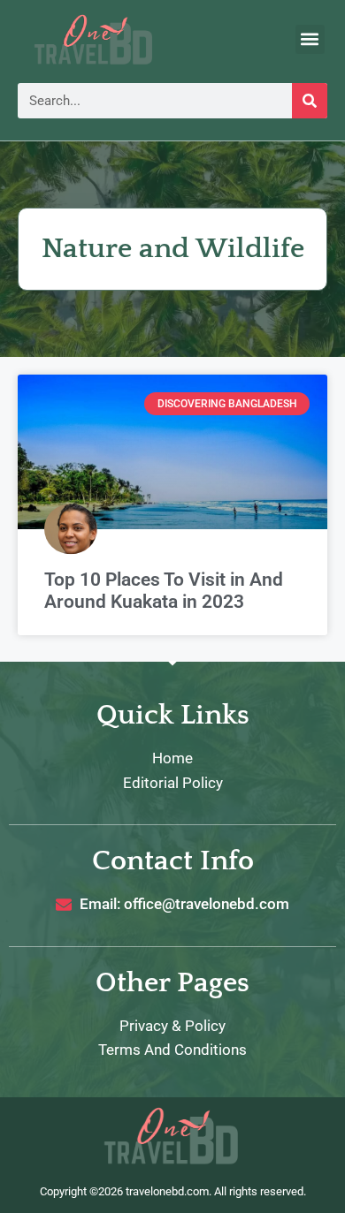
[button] (310, 39)
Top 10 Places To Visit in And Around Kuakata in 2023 (163, 590)
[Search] (309, 100)
